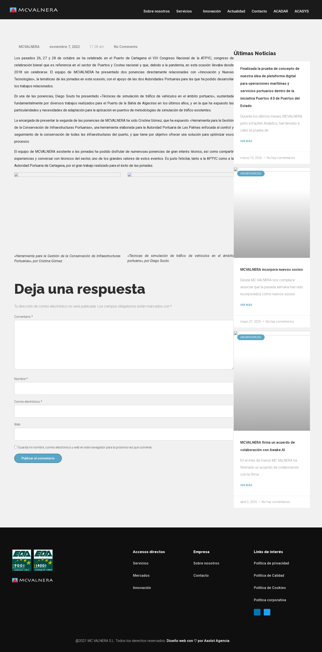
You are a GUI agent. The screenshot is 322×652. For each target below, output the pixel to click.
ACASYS (302, 11)
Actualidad (236, 11)
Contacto (259, 11)
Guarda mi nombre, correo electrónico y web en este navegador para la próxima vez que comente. (85, 447)
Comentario (23, 316)
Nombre (21, 379)
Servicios (184, 11)
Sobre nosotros (156, 11)
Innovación (212, 11)
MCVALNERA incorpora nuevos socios (271, 269)
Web (17, 424)
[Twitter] (267, 612)
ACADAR (281, 11)
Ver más (246, 141)
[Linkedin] (257, 612)
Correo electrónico (28, 401)
